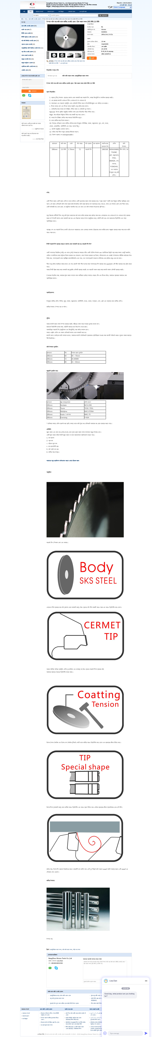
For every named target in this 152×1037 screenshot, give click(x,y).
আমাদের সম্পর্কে (39, 11)
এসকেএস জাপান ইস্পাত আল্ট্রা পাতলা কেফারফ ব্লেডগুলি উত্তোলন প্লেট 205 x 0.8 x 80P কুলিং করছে (100, 1028)
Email (130, 5)
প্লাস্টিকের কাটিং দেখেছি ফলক (28, 66)
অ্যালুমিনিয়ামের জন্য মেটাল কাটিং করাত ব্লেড (60, 995)
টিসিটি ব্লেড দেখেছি (26, 33)
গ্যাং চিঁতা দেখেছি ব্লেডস (27, 51)
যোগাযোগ (33, 91)
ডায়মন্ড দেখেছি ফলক (26, 59)
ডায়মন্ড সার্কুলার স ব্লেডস (27, 63)
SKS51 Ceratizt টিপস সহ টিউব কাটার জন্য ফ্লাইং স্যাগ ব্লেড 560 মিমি (75, 1023)
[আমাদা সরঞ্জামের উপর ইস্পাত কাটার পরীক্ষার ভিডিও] (65, 40)
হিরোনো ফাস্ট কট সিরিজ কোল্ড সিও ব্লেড (50, 1022)
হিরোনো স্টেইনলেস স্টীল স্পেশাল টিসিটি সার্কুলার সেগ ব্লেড (50, 1014)
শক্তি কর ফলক (76, 949)
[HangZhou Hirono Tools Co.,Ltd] (33, 5)
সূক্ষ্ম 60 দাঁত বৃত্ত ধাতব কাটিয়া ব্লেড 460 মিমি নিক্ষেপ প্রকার (64, 1003)
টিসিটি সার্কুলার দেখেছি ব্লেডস (28, 37)
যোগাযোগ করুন (71, 11)
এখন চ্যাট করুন (123, 5)
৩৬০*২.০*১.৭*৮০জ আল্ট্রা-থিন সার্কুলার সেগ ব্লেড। (99, 1014)
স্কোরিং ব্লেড (24, 70)
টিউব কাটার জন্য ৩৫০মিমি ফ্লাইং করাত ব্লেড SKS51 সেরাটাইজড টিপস (75, 1027)
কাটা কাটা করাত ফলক (67, 949)
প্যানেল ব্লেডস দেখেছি (26, 44)
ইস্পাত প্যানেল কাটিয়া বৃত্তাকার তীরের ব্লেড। (49, 1018)
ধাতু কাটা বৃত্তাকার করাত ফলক (57, 998)
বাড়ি (24, 11)
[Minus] (146, 980)
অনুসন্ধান (104, 15)
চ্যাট (92, 58)
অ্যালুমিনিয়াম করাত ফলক (55, 949)
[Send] (146, 1033)
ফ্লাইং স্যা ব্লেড (25, 29)
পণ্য (30, 11)
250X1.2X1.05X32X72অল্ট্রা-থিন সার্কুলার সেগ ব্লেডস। (99, 1023)
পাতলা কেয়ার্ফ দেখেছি (26, 55)
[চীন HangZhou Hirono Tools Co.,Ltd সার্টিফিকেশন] (26, 118)
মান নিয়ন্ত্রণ (61, 11)
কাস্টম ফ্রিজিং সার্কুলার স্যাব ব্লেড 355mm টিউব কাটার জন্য (73, 1018)
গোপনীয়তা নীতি (40, 1034)
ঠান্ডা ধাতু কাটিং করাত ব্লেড (97, 995)
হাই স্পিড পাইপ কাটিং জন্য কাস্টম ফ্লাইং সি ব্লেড (76, 1014)
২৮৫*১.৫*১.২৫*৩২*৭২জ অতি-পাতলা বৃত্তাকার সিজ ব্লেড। (99, 1018)
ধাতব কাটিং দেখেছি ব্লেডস (35, 19)
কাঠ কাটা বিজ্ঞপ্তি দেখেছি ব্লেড (28, 40)
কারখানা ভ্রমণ (51, 11)
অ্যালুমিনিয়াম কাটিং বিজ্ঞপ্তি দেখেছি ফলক (30, 48)
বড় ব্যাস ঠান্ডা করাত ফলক (46, 1025)
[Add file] (105, 1033)
